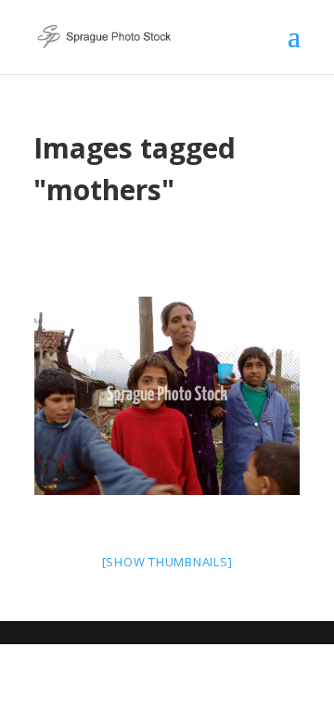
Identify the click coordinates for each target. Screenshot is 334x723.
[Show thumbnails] (167, 561)
